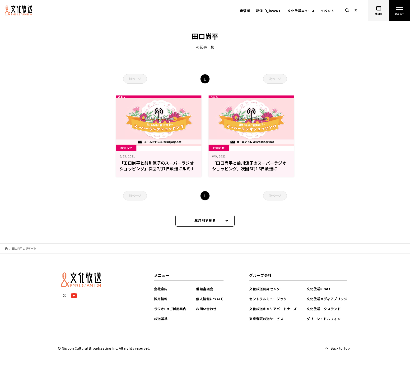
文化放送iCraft (318, 288)
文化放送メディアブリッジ (327, 298)
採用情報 (161, 298)
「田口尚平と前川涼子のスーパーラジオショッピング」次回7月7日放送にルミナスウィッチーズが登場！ (157, 168)
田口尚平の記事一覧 (24, 248)
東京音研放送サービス (266, 318)
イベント (327, 10)
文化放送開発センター (266, 288)
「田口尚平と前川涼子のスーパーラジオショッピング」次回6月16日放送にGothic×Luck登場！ (249, 168)
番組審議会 (204, 288)
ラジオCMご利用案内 (170, 308)
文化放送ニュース (301, 10)
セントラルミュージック (268, 298)
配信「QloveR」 (269, 10)
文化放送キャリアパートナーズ (273, 308)
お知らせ (126, 148)
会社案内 (161, 288)
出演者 (245, 10)
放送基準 (161, 318)
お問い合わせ (206, 308)
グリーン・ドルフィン (323, 318)
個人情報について (209, 298)
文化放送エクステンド (324, 308)
